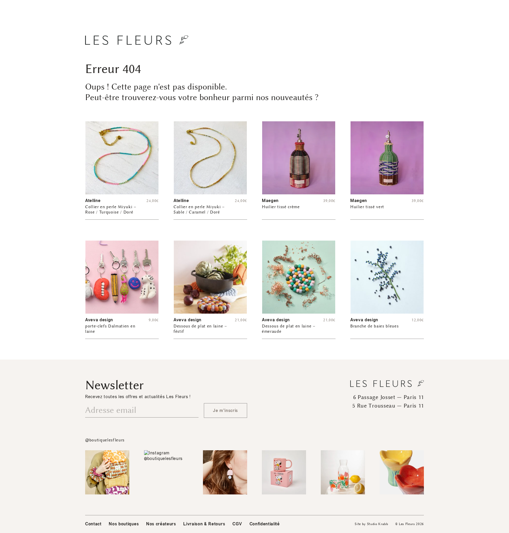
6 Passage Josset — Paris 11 (388, 397)
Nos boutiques (124, 524)
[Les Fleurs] (136, 40)
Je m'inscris (225, 410)
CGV (237, 524)
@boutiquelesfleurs (105, 440)
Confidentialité (264, 524)
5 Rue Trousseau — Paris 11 (388, 405)
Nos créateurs (161, 524)
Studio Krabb (377, 524)
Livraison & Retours (204, 524)
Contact (93, 524)
